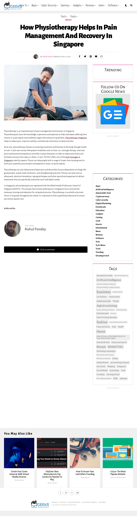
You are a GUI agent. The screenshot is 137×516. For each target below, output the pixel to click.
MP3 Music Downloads (103, 358)
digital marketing (107, 305)
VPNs (115, 378)
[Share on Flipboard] (90, 56)
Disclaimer (102, 502)
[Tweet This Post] (85, 56)
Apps (34, 5)
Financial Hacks (103, 327)
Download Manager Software (105, 310)
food (114, 327)
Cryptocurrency (102, 196)
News (98, 231)
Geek (101, 5)
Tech (63, 16)
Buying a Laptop (117, 292)
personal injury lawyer (120, 362)
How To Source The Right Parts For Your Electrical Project (111, 337)
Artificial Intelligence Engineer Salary (108, 287)
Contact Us (63, 502)
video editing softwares (104, 378)
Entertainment (103, 313)
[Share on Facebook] (79, 56)
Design (116, 301)
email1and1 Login (121, 310)
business (104, 292)
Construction (114, 297)
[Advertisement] (113, 154)
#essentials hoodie (105, 276)
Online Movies (103, 362)
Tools (73, 16)
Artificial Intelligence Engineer (106, 284)
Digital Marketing (103, 203)
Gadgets (77, 5)
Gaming (65, 5)
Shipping (111, 366)
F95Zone (113, 313)
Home (101, 331)
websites (123, 378)
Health (120, 327)
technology (114, 370)
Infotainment (101, 228)
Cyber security (48, 5)
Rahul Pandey (48, 57)
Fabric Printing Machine (107, 317)
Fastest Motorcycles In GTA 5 (118, 322)
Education (100, 210)
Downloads (101, 207)
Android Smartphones (121, 275)
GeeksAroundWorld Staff (117, 477)
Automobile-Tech (103, 193)
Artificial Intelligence (105, 189)
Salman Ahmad (19, 480)
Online (115, 358)
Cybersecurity (104, 301)
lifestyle (101, 346)
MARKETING (115, 346)
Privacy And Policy (74, 502)
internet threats (103, 342)
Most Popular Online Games (105, 355)
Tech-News (100, 245)
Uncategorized (102, 256)
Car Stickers (102, 297)
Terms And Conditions (89, 502)
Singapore (121, 366)
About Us (55, 502)
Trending (100, 252)
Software (112, 5)
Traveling (101, 374)
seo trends (101, 366)
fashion (102, 322)
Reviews (90, 5)
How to (23, 5)
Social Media (102, 370)
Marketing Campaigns (106, 351)
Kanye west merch (119, 342)
